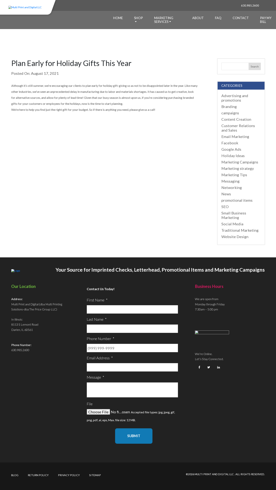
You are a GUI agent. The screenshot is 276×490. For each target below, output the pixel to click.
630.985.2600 (250, 5)
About (198, 18)
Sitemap (95, 475)
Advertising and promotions (234, 97)
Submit (133, 436)
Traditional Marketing (240, 230)
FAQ (218, 18)
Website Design (234, 236)
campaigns (230, 113)
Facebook (229, 143)
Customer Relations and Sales (238, 127)
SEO (225, 206)
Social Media (232, 224)
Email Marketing (235, 136)
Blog (14, 475)
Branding (229, 106)
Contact (241, 18)
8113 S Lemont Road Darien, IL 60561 (24, 327)
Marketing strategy (237, 168)
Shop (138, 18)
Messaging (230, 181)
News (226, 194)
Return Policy (38, 475)
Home (118, 18)
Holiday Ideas (233, 155)
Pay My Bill (265, 20)
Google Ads (231, 149)
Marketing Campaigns (239, 162)
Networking (231, 187)
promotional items (237, 200)
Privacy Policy (69, 475)
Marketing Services (163, 20)
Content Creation (236, 119)
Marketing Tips (234, 174)
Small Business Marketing (233, 215)
